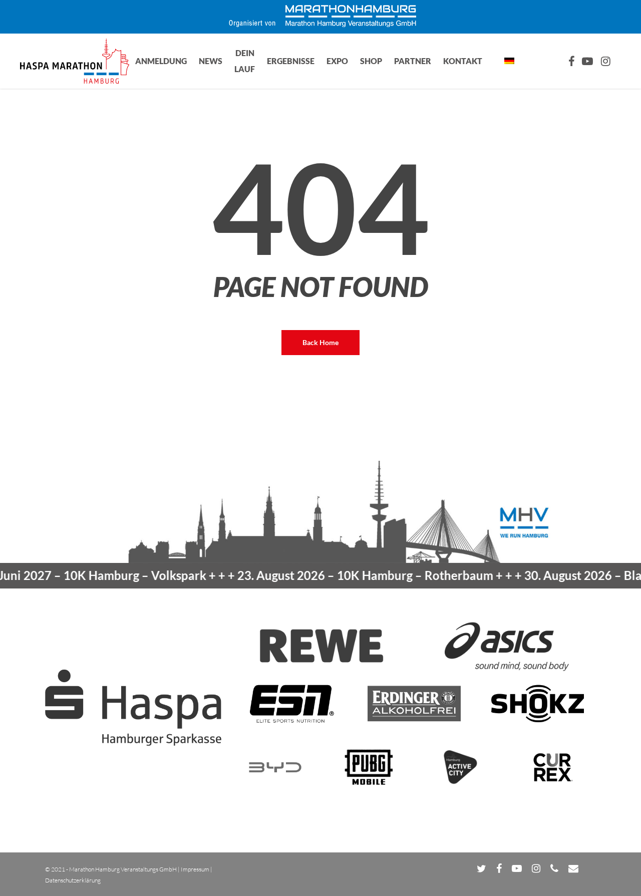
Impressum (195, 869)
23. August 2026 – (348, 575)
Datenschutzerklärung (73, 880)
